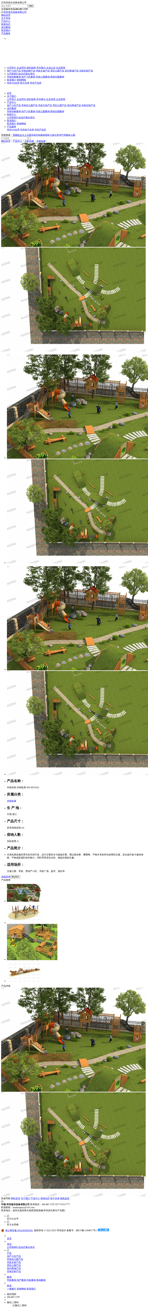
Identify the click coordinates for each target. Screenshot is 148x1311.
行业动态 (20, 74)
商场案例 (41, 1280)
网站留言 (15, 877)
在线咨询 (5, 876)
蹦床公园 (70, 135)
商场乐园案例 (57, 77)
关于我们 (11, 96)
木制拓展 (41, 141)
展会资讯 (30, 74)
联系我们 (5, 30)
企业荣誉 (60, 67)
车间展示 (41, 67)
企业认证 (51, 67)
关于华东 (5, 18)
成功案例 (5, 27)
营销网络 (21, 80)
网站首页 (5, 15)
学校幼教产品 (28, 71)
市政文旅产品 (43, 71)
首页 (9, 93)
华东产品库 (35, 83)
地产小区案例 (28, 77)
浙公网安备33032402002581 (19, 1230)
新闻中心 (11, 114)
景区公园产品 (57, 71)
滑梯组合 (17, 135)
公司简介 (12, 67)
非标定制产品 (86, 71)
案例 (9, 1277)
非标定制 (35, 135)
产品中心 (5, 21)
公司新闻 (11, 74)
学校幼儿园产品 (29, 105)
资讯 (9, 1244)
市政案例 (31, 1280)
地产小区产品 (14, 71)
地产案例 (22, 1280)
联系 (9, 1285)
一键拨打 (11, 1289)
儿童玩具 (54, 135)
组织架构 (31, 67)
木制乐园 (29, 141)
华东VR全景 (13, 83)
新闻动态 (5, 24)
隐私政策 (64, 1198)
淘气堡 (62, 135)
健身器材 (45, 135)
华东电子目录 (27, 129)
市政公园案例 (43, 77)
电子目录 (24, 83)
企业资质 (51, 99)
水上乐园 (26, 135)
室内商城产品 (72, 71)
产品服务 (5, 33)
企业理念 (22, 67)
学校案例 (12, 1280)
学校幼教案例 (14, 77)
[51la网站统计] (103, 1230)
